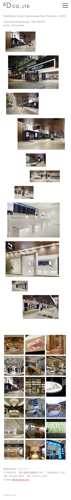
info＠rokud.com (20, 479)
